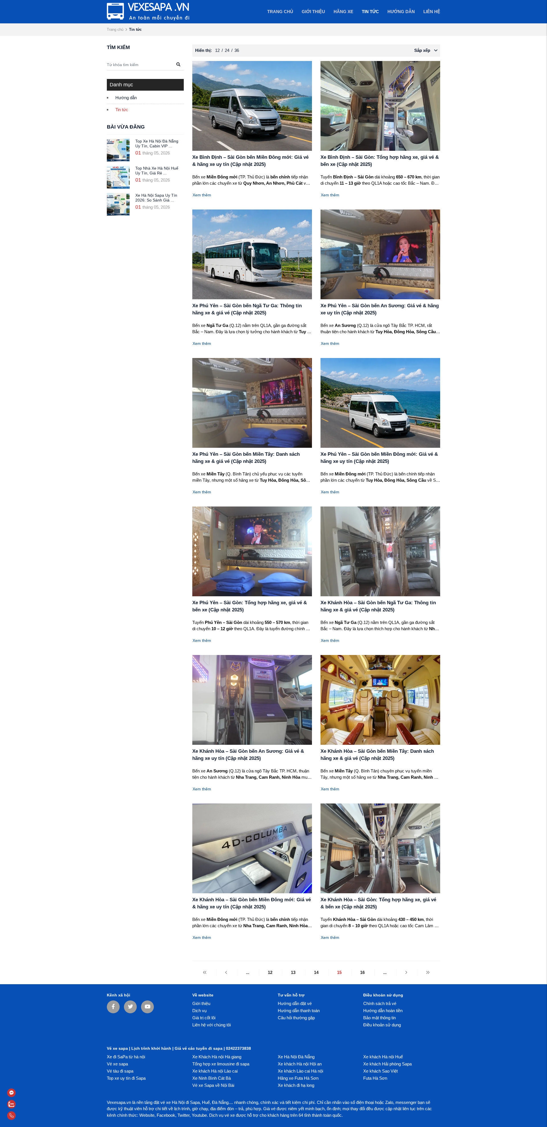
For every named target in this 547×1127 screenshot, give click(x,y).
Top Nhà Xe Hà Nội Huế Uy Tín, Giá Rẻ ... (156, 170)
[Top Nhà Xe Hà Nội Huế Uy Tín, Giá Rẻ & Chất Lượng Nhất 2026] (118, 177)
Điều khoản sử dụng (382, 1024)
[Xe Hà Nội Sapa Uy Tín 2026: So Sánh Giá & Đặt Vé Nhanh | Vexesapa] (118, 204)
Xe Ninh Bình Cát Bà (211, 1078)
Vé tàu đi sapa (120, 1071)
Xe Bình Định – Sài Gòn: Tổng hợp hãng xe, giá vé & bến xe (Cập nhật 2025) (380, 160)
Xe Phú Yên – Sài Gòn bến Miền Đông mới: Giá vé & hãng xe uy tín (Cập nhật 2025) (379, 457)
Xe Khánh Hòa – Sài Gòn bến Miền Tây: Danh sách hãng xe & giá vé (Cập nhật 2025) (377, 754)
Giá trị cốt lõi (203, 1017)
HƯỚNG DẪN (401, 11)
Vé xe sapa (117, 1063)
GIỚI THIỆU (313, 11)
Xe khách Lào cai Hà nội (300, 1071)
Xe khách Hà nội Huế (383, 1056)
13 (293, 972)
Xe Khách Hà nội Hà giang (216, 1056)
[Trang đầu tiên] (204, 972)
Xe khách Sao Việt (380, 1071)
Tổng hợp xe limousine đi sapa (220, 1063)
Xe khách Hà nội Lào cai (215, 1071)
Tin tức (121, 109)
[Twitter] (130, 1006)
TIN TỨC (370, 11)
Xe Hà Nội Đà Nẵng (296, 1056)
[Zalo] (25, 1104)
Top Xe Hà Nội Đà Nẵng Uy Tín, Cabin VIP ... (156, 143)
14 (316, 972)
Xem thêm (202, 195)
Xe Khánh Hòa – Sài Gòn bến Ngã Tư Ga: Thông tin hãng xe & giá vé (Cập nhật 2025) (378, 606)
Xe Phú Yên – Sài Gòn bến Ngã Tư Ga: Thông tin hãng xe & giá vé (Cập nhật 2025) (247, 309)
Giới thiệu (201, 1003)
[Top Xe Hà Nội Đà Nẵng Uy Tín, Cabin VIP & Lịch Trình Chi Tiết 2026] (118, 150)
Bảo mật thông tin (379, 1017)
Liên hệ (431, 11)
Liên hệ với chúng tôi (211, 1024)
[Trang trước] (226, 972)
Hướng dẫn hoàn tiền (383, 1010)
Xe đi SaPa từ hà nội (126, 1056)
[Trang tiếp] (406, 972)
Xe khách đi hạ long (296, 1085)
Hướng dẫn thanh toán (299, 1010)
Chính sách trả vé (379, 1003)
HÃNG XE (343, 11)
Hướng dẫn (126, 97)
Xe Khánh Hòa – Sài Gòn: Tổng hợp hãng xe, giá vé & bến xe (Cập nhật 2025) (378, 903)
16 (362, 972)
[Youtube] (147, 1006)
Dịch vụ (199, 1010)
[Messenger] (25, 1093)
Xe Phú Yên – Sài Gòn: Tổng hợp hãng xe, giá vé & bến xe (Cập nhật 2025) (249, 606)
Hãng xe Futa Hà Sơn (298, 1078)
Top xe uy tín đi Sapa (126, 1078)
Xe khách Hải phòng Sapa (387, 1063)
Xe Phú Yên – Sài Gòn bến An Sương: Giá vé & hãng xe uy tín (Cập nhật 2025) (380, 309)
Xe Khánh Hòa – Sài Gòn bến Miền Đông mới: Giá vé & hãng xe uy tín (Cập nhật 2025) (251, 903)
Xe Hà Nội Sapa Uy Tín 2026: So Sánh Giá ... (156, 197)
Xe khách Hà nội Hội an (300, 1063)
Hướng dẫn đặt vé (295, 1003)
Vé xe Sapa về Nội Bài (213, 1085)
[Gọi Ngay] (25, 1115)
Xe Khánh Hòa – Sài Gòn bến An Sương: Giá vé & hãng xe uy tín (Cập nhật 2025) (248, 754)
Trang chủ (280, 11)
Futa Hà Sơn (375, 1078)
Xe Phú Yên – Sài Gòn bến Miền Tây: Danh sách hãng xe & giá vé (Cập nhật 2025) (246, 457)
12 (270, 972)
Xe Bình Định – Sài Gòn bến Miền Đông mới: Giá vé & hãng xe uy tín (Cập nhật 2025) (250, 160)
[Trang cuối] (427, 972)
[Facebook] (113, 1006)
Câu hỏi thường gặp (296, 1017)
